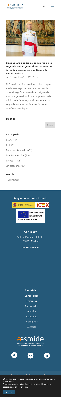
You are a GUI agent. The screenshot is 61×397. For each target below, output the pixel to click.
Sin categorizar (13, 165)
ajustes (24, 386)
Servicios (31, 311)
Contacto (31, 326)
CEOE (9, 139)
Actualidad (31, 316)
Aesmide (14, 77)
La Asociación (31, 295)
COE (8, 144)
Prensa (36, 77)
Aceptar (9, 392)
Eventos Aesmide (15, 155)
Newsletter (31, 321)
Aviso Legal (16, 375)
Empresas (32, 300)
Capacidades (31, 305)
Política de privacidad (36, 375)
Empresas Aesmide (16, 150)
